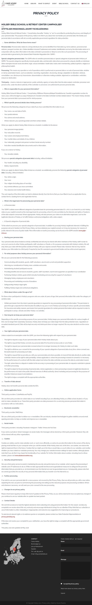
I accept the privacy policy (71, 584)
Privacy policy (46, 603)
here (83, 588)
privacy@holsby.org (8, 517)
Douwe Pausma (61, 603)
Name (63, 541)
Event (54, 3)
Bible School (64, 3)
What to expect (44, 3)
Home (26, 3)
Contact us (75, 3)
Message (64, 559)
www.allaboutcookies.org (23, 455)
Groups (33, 3)
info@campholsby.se (41, 554)
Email (63, 550)
